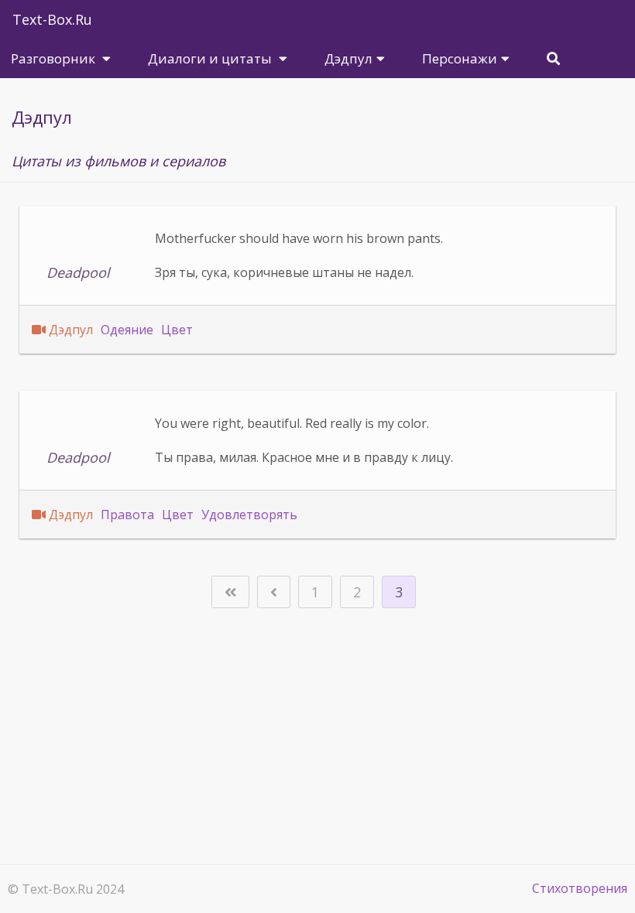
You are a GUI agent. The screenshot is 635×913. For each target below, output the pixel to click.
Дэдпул (71, 329)
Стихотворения (579, 888)
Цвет (177, 329)
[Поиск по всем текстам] (553, 58)
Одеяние (127, 329)
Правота (127, 514)
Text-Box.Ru (52, 19)
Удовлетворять (249, 514)
